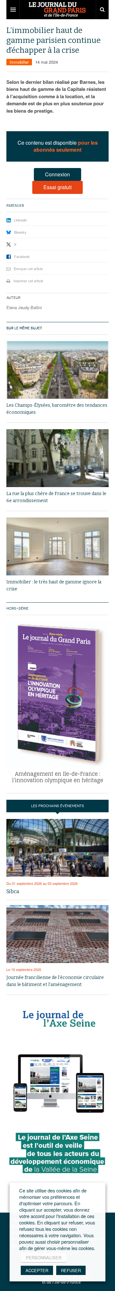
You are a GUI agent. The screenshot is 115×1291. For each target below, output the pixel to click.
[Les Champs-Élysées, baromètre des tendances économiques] (57, 370)
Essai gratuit (57, 187)
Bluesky (20, 232)
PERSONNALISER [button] (43, 1258)
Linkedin (20, 219)
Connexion (57, 174)
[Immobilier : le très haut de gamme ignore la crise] (57, 546)
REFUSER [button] (71, 1270)
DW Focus (57, 9)
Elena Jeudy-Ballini (24, 307)
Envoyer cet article (28, 268)
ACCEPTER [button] (37, 1270)
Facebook (22, 256)
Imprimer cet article (28, 280)
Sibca (12, 891)
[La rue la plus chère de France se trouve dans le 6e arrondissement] (57, 458)
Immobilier (19, 62)
